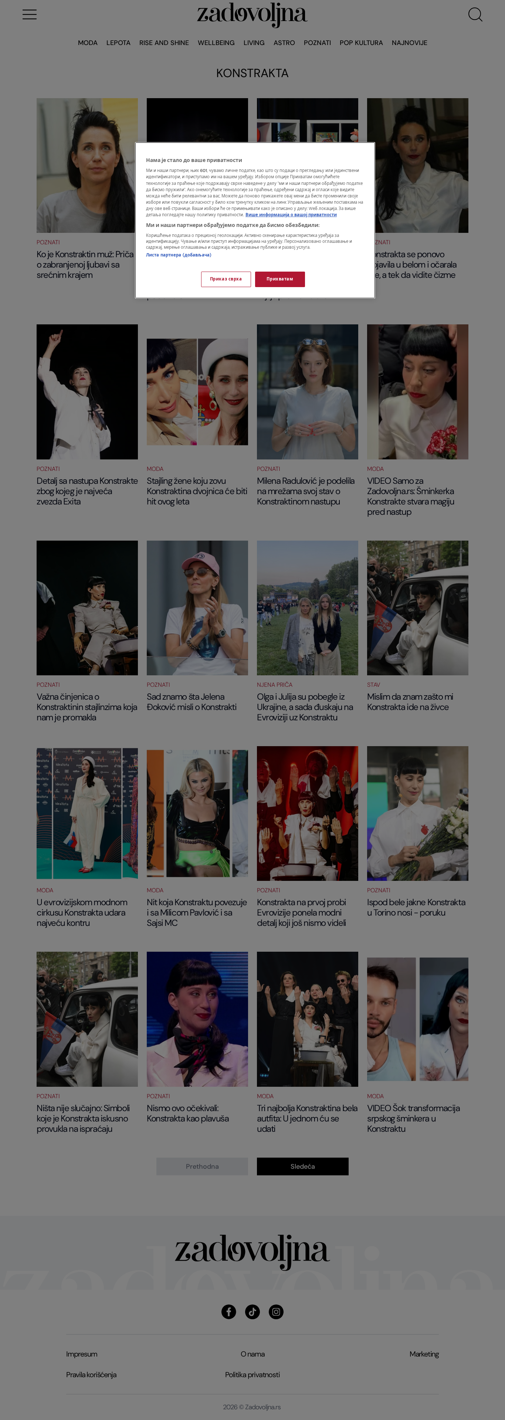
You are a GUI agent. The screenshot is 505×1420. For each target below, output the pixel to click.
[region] (255, 220)
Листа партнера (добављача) (178, 255)
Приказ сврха (226, 279)
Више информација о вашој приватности (291, 215)
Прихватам (280, 279)
